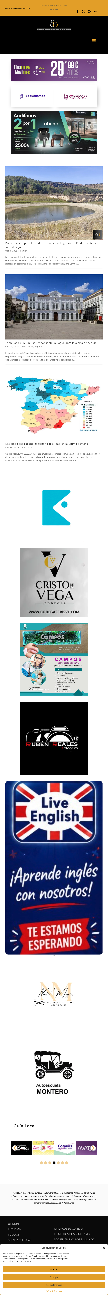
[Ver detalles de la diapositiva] (21, 1148)
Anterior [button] (15, 1148)
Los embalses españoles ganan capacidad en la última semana (46, 443)
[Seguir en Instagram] (89, 11)
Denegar (54, 1277)
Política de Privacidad (54, 1291)
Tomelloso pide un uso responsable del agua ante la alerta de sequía (51, 343)
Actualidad (27, 346)
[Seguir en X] (83, 11)
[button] (103, 1247)
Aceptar (54, 1269)
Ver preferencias (54, 1284)
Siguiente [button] (93, 1148)
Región (23, 250)
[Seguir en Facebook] (77, 11)
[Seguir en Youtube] (95, 11)
